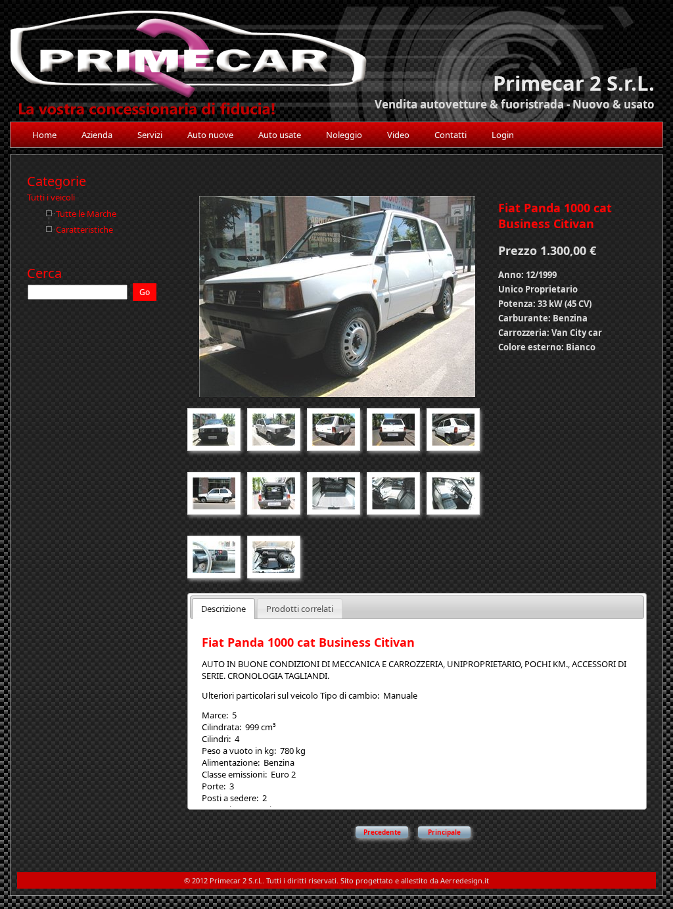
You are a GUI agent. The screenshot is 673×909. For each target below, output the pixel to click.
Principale (444, 832)
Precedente (382, 832)
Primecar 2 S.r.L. (574, 83)
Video (398, 135)
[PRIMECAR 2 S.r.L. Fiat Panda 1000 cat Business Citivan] (337, 398)
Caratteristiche (84, 229)
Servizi (149, 135)
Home (44, 135)
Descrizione (223, 609)
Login (503, 135)
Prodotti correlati (299, 609)
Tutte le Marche (86, 214)
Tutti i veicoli (51, 197)
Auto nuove (210, 135)
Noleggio (344, 135)
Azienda (96, 135)
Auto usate (279, 135)
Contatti (450, 135)
